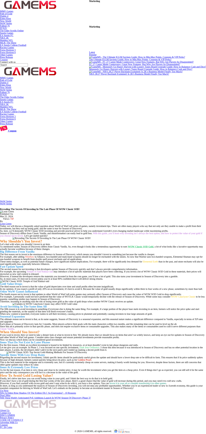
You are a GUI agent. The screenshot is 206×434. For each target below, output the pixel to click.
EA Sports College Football (13, 45)
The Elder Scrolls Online (12, 30)
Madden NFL (6, 40)
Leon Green (5, 223)
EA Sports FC (6, 35)
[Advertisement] (103, 177)
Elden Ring (5, 18)
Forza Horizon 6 (8, 52)
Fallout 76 (5, 25)
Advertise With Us (9, 422)
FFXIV (3, 28)
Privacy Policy (7, 417)
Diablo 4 (4, 16)
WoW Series (6, 23)
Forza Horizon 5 (8, 50)
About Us (4, 410)
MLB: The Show (8, 42)
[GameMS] (30, 9)
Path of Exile (6, 13)
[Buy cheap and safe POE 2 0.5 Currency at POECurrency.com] (111, 50)
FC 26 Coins (6, 427)
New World (5, 21)
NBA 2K (4, 38)
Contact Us (5, 412)
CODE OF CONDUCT (11, 420)
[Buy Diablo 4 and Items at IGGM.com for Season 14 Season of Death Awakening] (111, 24)
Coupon (4, 425)
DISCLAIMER (7, 415)
